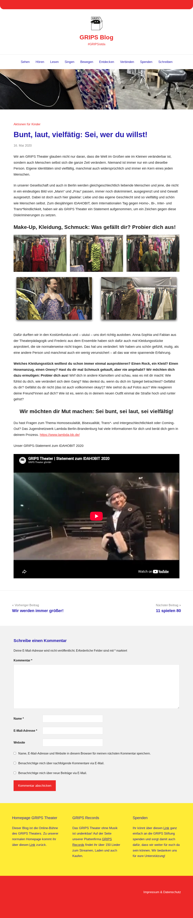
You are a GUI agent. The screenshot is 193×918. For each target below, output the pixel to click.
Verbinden (127, 62)
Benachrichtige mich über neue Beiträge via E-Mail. (52, 773)
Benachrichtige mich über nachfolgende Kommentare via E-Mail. (61, 763)
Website (19, 742)
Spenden (146, 62)
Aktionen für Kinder (27, 124)
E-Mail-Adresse (25, 730)
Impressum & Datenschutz (162, 892)
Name (19, 718)
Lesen (54, 62)
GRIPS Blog (96, 37)
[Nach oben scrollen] (185, 910)
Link (32, 845)
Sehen (25, 62)
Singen (69, 62)
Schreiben (165, 62)
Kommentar (23, 660)
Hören (40, 62)
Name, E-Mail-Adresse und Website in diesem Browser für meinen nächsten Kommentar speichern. (84, 753)
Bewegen (86, 62)
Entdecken (106, 62)
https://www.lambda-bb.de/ (60, 435)
